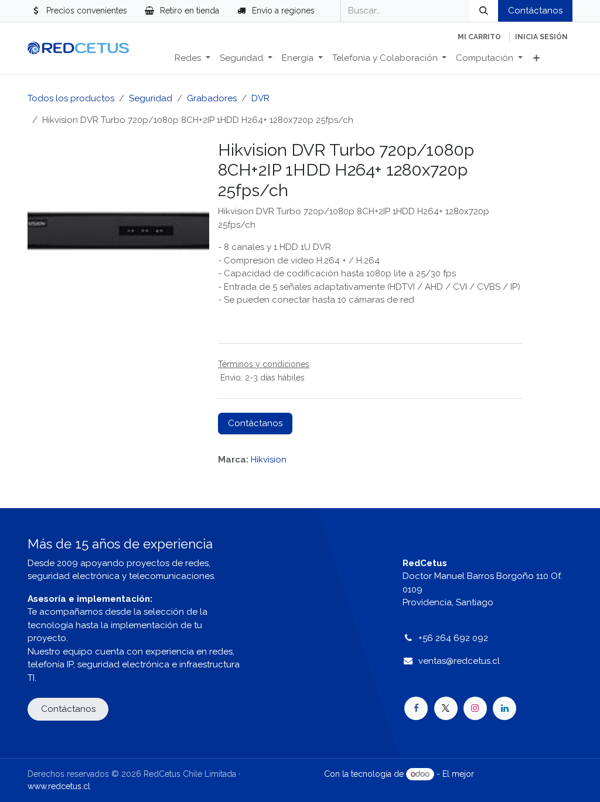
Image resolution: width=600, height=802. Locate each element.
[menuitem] (192, 58)
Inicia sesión (541, 37)
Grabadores (212, 98)
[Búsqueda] (483, 11)
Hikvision (269, 459)
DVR (260, 98)
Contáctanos (535, 10)
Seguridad (150, 98)
